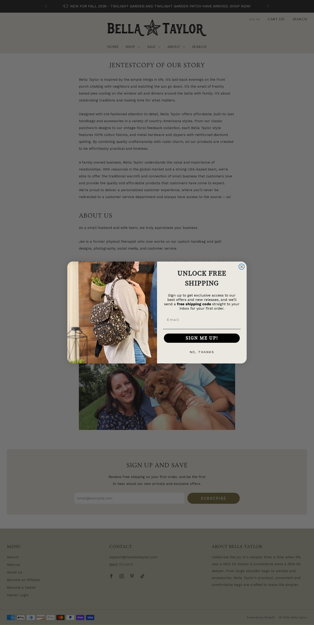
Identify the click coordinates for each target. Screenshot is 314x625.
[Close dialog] (241, 266)
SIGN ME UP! (202, 338)
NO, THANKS (202, 352)
